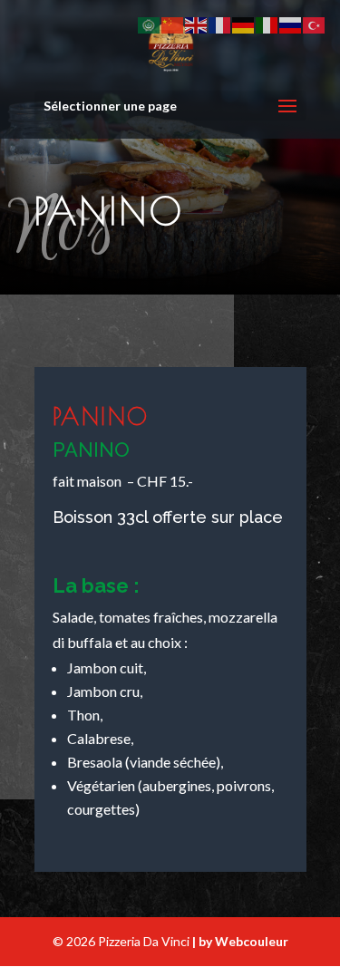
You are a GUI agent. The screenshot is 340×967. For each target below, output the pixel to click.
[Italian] (267, 24)
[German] (244, 24)
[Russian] (291, 24)
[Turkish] (314, 24)
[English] (197, 24)
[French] (220, 24)
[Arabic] (149, 24)
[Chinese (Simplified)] (173, 24)
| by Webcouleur (240, 941)
